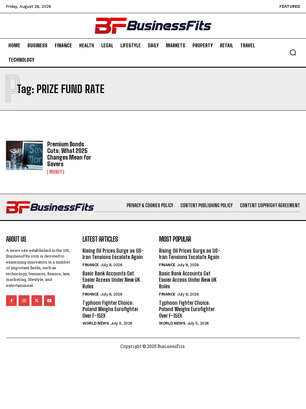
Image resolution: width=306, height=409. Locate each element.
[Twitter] (36, 300)
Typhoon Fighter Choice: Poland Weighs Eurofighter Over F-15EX (110, 309)
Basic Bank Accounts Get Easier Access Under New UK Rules (111, 280)
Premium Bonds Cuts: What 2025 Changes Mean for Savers (69, 153)
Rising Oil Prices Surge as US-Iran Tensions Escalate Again (113, 253)
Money (55, 171)
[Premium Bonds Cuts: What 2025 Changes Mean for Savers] (24, 155)
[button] (293, 52)
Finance (90, 265)
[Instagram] (24, 300)
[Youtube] (49, 300)
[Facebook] (11, 300)
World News (95, 323)
